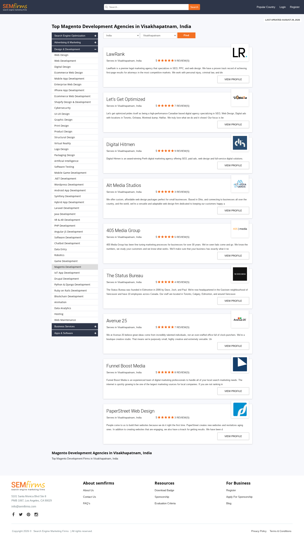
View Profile (233, 79)
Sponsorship (162, 496)
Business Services (64, 326)
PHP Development (64, 225)
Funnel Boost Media (125, 366)
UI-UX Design (62, 113)
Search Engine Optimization (69, 35)
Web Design (61, 55)
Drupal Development (66, 278)
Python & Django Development (72, 284)
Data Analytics (62, 308)
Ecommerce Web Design (68, 72)
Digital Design (62, 66)
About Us (88, 490)
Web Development (65, 60)
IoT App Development (67, 272)
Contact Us (89, 496)
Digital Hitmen (120, 144)
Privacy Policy (259, 531)
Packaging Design (64, 155)
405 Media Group (123, 230)
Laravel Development (66, 208)
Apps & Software (63, 333)
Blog (228, 503)
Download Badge (164, 490)
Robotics (59, 255)
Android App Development (70, 190)
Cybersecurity (62, 107)
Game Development (66, 261)
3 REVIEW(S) (182, 191)
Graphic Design (63, 119)
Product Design (63, 131)
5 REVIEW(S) (182, 237)
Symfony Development (67, 196)
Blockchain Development (68, 296)
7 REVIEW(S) (182, 105)
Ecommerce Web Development (72, 96)
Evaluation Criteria (165, 503)
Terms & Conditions (280, 531)
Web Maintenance (65, 320)
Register (295, 6)
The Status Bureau (124, 275)
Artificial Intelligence (66, 161)
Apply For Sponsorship (239, 496)
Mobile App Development (69, 78)
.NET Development (65, 178)
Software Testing (64, 166)
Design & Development (67, 49)
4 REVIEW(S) (182, 282)
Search (194, 7)
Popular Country (266, 6)
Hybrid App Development (69, 202)
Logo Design (61, 149)
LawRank (115, 54)
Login (283, 6)
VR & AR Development (67, 219)
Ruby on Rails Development (70, 290)
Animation (60, 302)
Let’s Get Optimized (125, 99)
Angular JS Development (68, 231)
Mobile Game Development (70, 172)
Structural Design (64, 137)
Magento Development (67, 267)
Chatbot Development (67, 243)
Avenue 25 (116, 320)
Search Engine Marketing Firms (51, 531)
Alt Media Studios (123, 185)
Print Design (61, 125)
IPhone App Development (69, 90)
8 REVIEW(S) (182, 372)
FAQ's (86, 503)
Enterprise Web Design (67, 84)
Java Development (64, 214)
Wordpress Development (69, 184)
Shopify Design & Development (72, 102)
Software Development (67, 237)
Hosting (58, 314)
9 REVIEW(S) (182, 60)
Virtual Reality (62, 143)
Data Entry (60, 249)
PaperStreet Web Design (130, 411)
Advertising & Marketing (67, 42)
